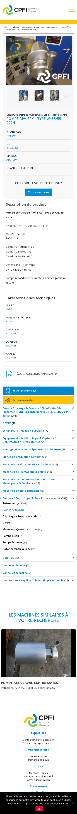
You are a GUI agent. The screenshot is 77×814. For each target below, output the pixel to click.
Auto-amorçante (13, 503)
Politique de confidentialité (38, 776)
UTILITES (8, 558)
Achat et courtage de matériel (38, 743)
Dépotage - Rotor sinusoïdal (20, 516)
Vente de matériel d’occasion (38, 739)
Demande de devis (38, 759)
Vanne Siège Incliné (15, 573)
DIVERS (7, 423)
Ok (39, 809)
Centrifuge (66, 27)
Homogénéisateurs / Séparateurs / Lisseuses (32, 449)
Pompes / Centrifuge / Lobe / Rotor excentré (40, 27)
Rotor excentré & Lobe (17, 549)
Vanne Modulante (14, 565)
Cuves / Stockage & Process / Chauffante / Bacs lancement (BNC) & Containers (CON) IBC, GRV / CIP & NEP (35, 411)
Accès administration (38, 779)
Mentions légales (38, 773)
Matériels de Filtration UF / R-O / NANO (28, 464)
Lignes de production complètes (24, 457)
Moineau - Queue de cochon (20, 529)
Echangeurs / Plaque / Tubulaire (23, 430)
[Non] (72, 803)
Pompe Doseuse (12, 542)
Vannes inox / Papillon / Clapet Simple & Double (33, 580)
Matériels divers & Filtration (21, 490)
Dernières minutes (23, 400)
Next (64, 97)
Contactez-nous (38, 192)
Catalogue (14, 27)
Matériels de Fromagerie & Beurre (25, 472)
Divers (6, 522)
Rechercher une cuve (25, 390)
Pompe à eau (11, 536)
